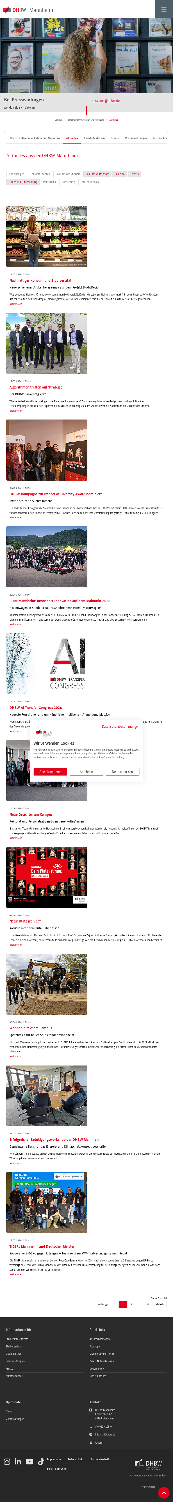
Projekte (120, 174)
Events (135, 174)
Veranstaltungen (15, 1419)
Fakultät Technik (40, 174)
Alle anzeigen (16, 174)
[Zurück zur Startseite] (148, 1464)
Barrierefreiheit (100, 1459)
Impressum (54, 1459)
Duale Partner (14, 1353)
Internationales (90, 182)
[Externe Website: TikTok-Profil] (41, 1461)
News (9, 1411)
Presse (115, 138)
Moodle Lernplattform (101, 1353)
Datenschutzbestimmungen (120, 727)
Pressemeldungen (136, 138)
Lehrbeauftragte (15, 1361)
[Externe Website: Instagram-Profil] (7, 1461)
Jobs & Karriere (98, 1376)
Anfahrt (99, 1442)
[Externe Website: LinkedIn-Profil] (18, 1461)
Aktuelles (72, 138)
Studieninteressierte (17, 1339)
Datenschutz (75, 1459)
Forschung (68, 182)
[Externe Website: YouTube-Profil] (29, 1461)
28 (148, 1304)
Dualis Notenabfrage (101, 1361)
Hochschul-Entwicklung (23, 182)
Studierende (13, 1346)
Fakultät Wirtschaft (97, 174)
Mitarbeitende (14, 1376)
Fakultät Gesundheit (68, 174)
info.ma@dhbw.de (105, 1434)
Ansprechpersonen (99, 1339)
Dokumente (96, 1368)
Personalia (49, 182)
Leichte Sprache (56, 1468)
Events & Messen (94, 138)
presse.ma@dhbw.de (105, 101)
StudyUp (94, 1346)
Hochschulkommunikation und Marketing (35, 138)
